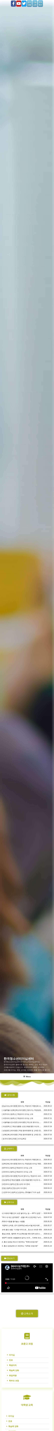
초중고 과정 (27, 1343)
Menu (28, 1077)
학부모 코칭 (14, 1381)
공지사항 (29, 3)
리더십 (12, 1355)
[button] (27, 1313)
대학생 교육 (27, 1405)
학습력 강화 (14, 1370)
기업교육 (35, 3)
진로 (11, 1360)
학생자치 (13, 1365)
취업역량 (13, 1375)
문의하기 (40, 3)
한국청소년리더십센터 (19, 1058)
